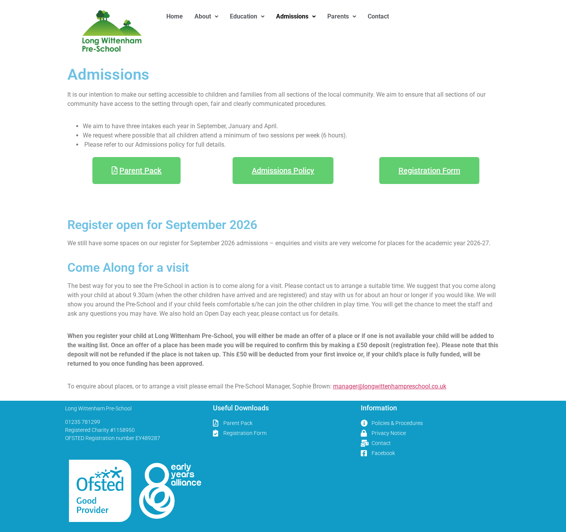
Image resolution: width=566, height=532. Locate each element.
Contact (378, 16)
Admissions (292, 16)
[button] (206, 16)
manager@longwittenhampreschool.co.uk (389, 386)
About (202, 16)
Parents (338, 16)
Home (174, 16)
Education (243, 16)
